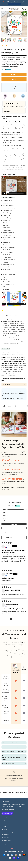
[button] (5, 46)
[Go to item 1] (3, 40)
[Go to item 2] (9, 40)
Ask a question (14, 528)
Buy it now (14, 79)
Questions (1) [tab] (20, 533)
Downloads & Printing (7, 832)
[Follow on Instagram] (6, 844)
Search (3, 821)
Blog (2, 824)
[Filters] (3, 537)
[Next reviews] (25, 107)
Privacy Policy (4, 834)
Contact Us (4, 829)
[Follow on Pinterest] (10, 844)
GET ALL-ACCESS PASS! (14, 4)
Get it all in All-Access (14, 89)
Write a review (14, 524)
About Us (3, 826)
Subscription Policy (6, 840)
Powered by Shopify (19, 851)
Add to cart (14, 74)
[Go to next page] (19, 619)
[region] (14, 776)
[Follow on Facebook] (2, 844)
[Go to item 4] (20, 40)
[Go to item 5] (25, 40)
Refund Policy (5, 837)
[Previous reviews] (3, 107)
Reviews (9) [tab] (7, 533)
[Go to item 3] (14, 40)
